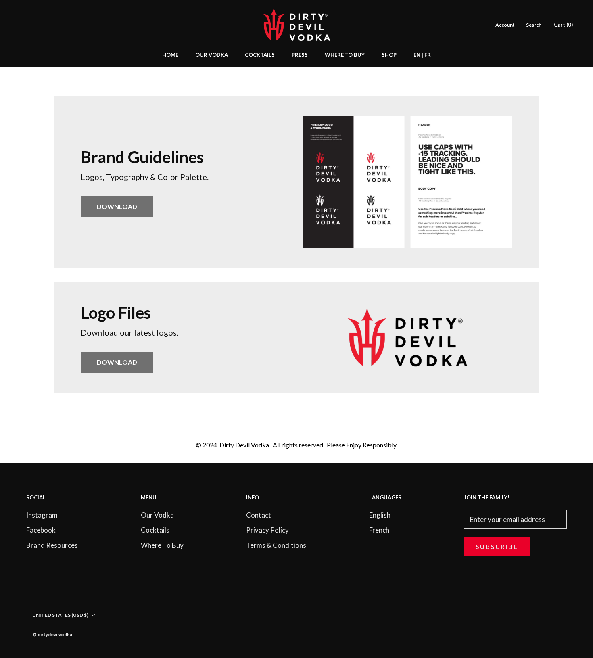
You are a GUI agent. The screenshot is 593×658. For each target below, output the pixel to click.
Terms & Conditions (276, 545)
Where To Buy (162, 545)
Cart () (563, 24)
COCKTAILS (260, 55)
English (379, 515)
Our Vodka (157, 515)
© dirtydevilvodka (52, 634)
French (379, 530)
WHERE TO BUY (345, 55)
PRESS (300, 55)
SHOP (389, 55)
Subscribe (497, 546)
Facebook (41, 530)
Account (505, 25)
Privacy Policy (267, 530)
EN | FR (422, 55)
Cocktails (155, 530)
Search (533, 25)
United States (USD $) (60, 615)
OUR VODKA (211, 55)
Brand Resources (52, 545)
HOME (170, 55)
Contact (258, 515)
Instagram (42, 515)
